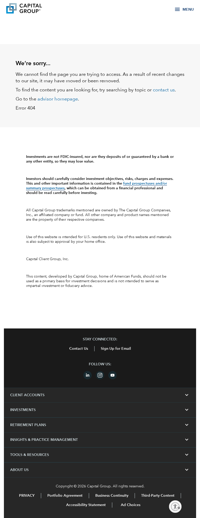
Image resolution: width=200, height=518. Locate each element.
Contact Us (78, 349)
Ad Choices (130, 505)
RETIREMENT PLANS (100, 425)
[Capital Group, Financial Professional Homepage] (31, 9)
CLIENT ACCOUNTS (100, 395)
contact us (164, 90)
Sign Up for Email (116, 349)
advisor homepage (58, 99)
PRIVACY (27, 495)
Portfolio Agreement (65, 495)
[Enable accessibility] (175, 506)
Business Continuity (111, 495)
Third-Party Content (157, 495)
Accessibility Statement (86, 505)
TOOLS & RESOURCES (100, 455)
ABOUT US (100, 470)
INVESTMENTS (100, 410)
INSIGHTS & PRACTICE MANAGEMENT (100, 439)
